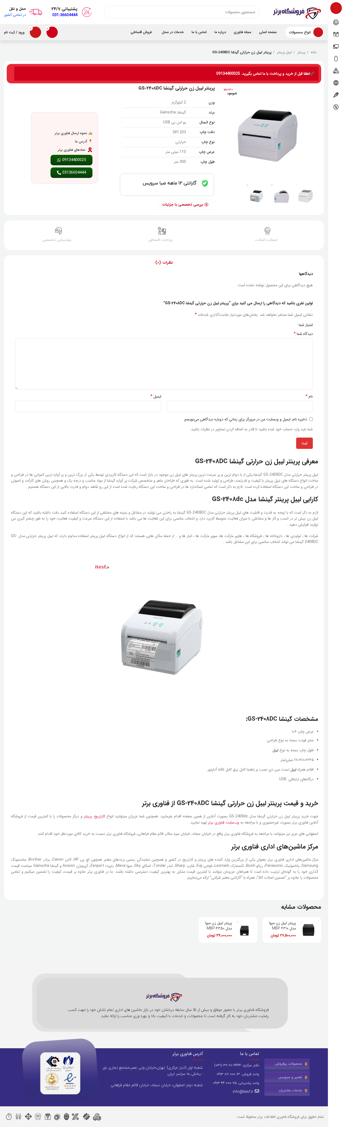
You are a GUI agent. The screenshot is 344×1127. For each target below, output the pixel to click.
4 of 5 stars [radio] (279, 325)
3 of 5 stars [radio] (283, 325)
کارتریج (99, 816)
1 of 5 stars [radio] (291, 325)
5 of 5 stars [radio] (275, 325)
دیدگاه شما (303, 334)
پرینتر (300, 52)
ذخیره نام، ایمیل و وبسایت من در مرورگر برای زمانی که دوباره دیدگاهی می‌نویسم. (245, 419)
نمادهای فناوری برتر (71, 150)
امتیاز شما (306, 325)
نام (309, 396)
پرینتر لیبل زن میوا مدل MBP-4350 (218, 925)
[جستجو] (110, 12)
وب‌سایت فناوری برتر (223, 822)
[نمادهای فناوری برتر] (90, 149)
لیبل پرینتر (284, 52)
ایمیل (155, 396)
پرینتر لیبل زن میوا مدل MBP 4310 (282, 925)
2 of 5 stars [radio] (287, 325)
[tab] (164, 262)
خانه (313, 52)
